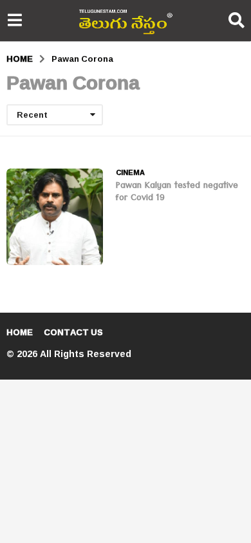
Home (19, 332)
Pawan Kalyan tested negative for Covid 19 (177, 193)
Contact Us (73, 332)
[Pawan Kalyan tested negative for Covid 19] (54, 217)
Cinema (130, 172)
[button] (14, 20)
